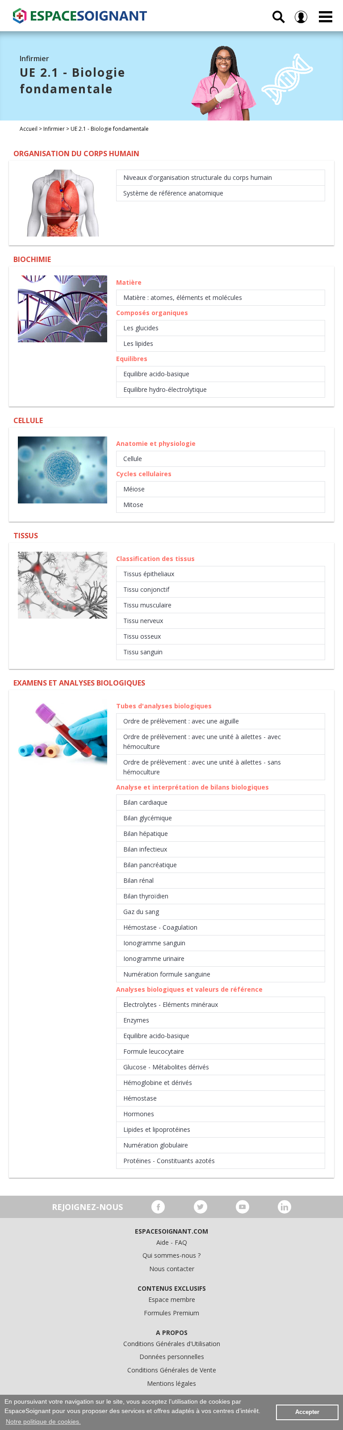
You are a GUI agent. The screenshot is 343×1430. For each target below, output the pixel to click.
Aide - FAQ (171, 1242)
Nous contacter (171, 1268)
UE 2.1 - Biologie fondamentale (110, 129)
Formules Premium (171, 1313)
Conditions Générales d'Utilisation (171, 1343)
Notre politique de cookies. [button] (43, 1421)
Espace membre (171, 1299)
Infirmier (54, 129)
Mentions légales (171, 1383)
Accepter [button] (307, 1412)
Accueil (29, 129)
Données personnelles (171, 1356)
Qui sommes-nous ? (171, 1255)
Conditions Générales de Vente (171, 1370)
